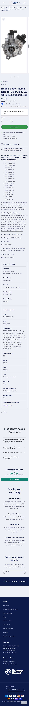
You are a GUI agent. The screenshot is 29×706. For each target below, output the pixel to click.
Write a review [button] (14, 479)
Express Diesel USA (11, 701)
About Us (6, 605)
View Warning (7, 405)
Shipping (3, 100)
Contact (5, 632)
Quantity (3, 117)
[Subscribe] (24, 572)
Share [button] (5, 412)
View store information (10, 138)
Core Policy (6, 624)
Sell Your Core (7, 613)
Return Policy (7, 621)
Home (3, 7)
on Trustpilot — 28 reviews (14, 581)
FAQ (4, 617)
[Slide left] (11, 77)
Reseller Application (9, 636)
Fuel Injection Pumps (12, 7)
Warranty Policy (8, 628)
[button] (3, 3)
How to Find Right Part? (10, 609)
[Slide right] (18, 77)
